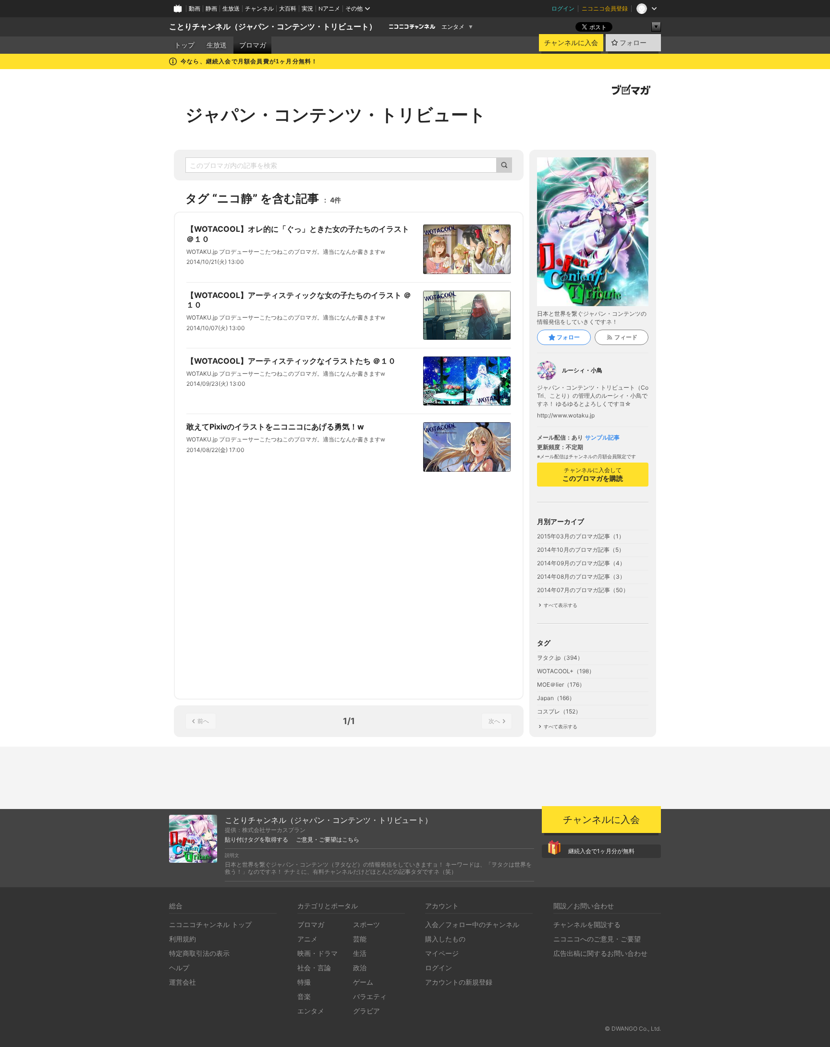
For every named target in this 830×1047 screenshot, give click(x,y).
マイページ (442, 953)
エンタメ (452, 27)
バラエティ (370, 996)
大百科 (287, 8)
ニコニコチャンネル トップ (210, 924)
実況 (307, 8)
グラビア (366, 1011)
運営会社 (182, 982)
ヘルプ (179, 968)
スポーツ (366, 924)
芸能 (359, 939)
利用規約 (182, 939)
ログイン (562, 8)
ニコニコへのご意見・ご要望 (597, 939)
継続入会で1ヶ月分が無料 (601, 851)
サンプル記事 (602, 437)
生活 (359, 953)
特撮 (304, 982)
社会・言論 (314, 968)
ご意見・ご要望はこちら (327, 840)
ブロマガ (252, 45)
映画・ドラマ (317, 953)
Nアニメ (329, 8)
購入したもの (445, 939)
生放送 (231, 8)
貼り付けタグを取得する (256, 840)
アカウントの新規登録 (458, 982)
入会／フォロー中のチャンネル (472, 924)
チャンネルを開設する (587, 924)
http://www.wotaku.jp (566, 415)
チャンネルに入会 (571, 43)
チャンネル (259, 8)
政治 (359, 968)
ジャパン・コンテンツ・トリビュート (335, 114)
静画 (211, 8)
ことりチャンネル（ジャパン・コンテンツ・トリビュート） (273, 27)
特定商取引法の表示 (199, 953)
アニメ (307, 939)
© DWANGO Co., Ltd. (633, 1028)
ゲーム (363, 982)
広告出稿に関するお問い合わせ (600, 953)
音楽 (304, 996)
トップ (184, 45)
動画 (194, 8)
